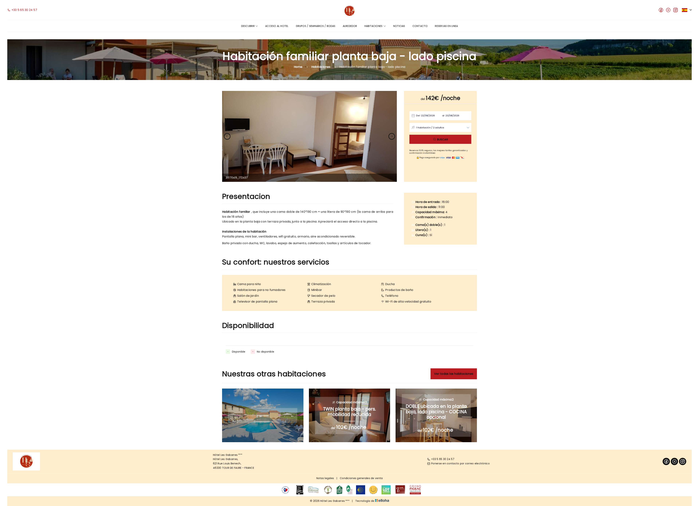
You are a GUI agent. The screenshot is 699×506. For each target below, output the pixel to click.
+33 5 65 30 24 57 (442, 459)
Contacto (420, 26)
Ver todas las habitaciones (453, 374)
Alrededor (350, 26)
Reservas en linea (446, 26)
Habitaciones (373, 26)
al (443, 115)
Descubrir (248, 26)
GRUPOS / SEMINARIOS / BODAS (315, 26)
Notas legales (325, 478)
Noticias (399, 26)
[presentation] (227, 136)
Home (298, 67)
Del (418, 115)
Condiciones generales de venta (361, 478)
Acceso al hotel (276, 26)
